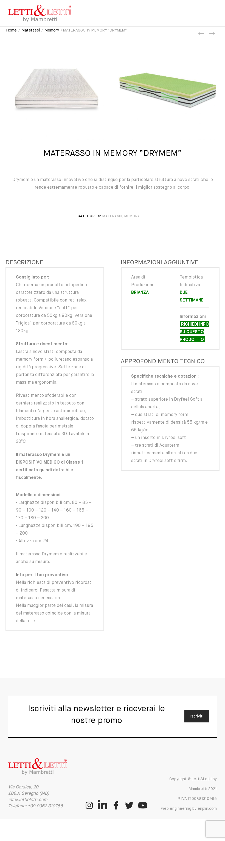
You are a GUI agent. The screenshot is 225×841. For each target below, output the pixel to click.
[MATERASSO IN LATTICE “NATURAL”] (211, 35)
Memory (52, 30)
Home (11, 30)
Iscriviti (196, 716)
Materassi (31, 30)
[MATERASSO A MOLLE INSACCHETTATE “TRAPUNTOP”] (201, 35)
